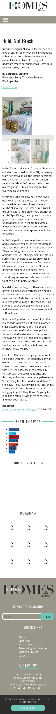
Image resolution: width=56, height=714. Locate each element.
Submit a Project (28, 652)
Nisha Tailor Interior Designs (19, 409)
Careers (23, 655)
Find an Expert (27, 644)
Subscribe (24, 640)
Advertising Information (33, 648)
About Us (24, 637)
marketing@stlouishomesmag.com (28, 684)
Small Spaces (9, 87)
